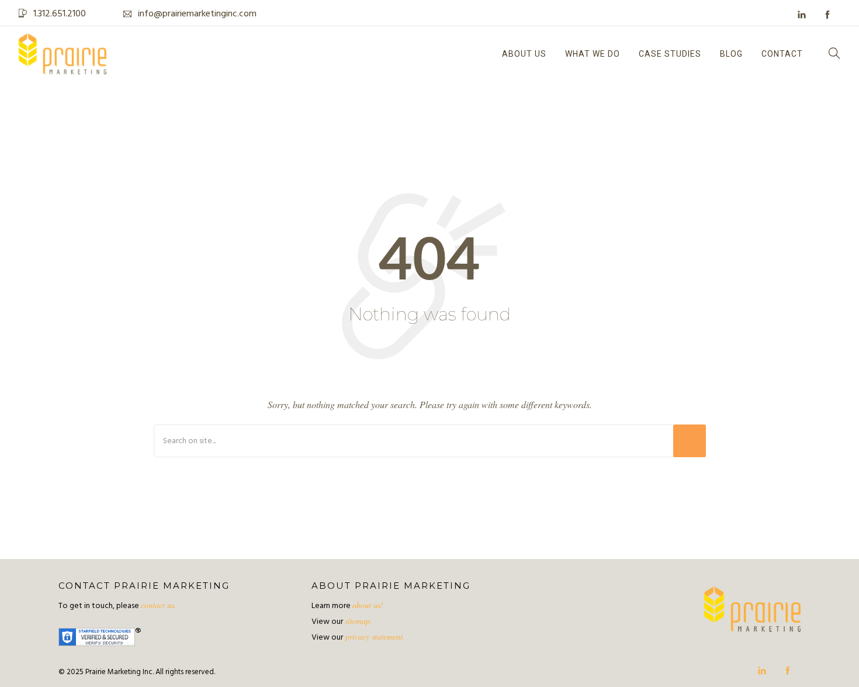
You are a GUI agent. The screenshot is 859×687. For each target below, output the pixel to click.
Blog (731, 53)
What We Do (592, 53)
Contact (782, 53)
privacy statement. (374, 636)
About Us (524, 53)
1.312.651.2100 (59, 14)
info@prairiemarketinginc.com (197, 14)
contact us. (158, 604)
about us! (367, 604)
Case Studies (670, 53)
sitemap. (358, 620)
